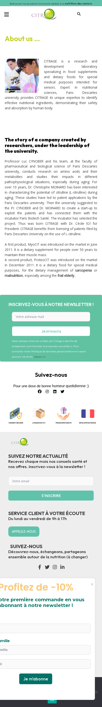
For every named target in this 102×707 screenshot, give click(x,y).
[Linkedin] (55, 391)
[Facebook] (39, 391)
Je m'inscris (51, 331)
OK (52, 700)
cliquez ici (40, 356)
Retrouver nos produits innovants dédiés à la (51, 3)
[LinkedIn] (62, 567)
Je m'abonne (35, 679)
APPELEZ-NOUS (24, 531)
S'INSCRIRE (51, 495)
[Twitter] (62, 391)
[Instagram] (47, 391)
